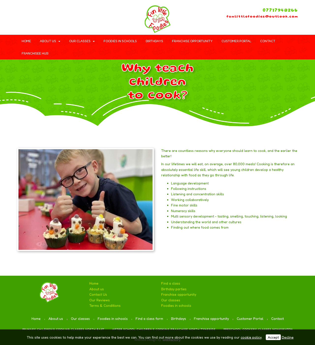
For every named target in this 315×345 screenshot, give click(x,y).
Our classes (80, 41)
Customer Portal (236, 41)
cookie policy (251, 337)
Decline (288, 337)
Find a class (170, 283)
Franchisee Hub (35, 53)
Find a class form (149, 318)
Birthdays (154, 41)
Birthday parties (174, 289)
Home (26, 41)
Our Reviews (99, 300)
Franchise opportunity (192, 41)
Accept (273, 337)
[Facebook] (21, 13)
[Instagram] (46, 13)
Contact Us (98, 294)
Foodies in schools (120, 41)
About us (48, 41)
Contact (267, 41)
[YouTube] (38, 13)
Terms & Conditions (105, 305)
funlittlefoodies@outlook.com (262, 16)
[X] (29, 13)
